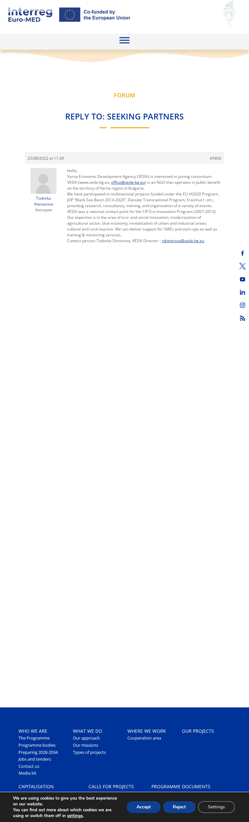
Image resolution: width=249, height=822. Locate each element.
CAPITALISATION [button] (36, 786)
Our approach (86, 738)
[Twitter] (242, 266)
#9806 (215, 158)
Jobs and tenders (34, 759)
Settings (216, 807)
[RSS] (242, 318)
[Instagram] (242, 305)
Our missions (85, 745)
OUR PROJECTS (198, 731)
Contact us (28, 766)
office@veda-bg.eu (128, 182)
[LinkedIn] (242, 292)
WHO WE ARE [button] (32, 731)
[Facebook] (242, 253)
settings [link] (75, 816)
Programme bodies (36, 745)
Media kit (27, 773)
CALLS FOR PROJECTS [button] (111, 786)
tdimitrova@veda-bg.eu (183, 240)
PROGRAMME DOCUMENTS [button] (180, 786)
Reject (179, 807)
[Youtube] (242, 279)
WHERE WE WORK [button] (146, 731)
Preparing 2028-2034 (38, 752)
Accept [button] (143, 807)
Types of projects (89, 752)
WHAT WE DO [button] (87, 731)
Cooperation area (144, 738)
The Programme (34, 738)
